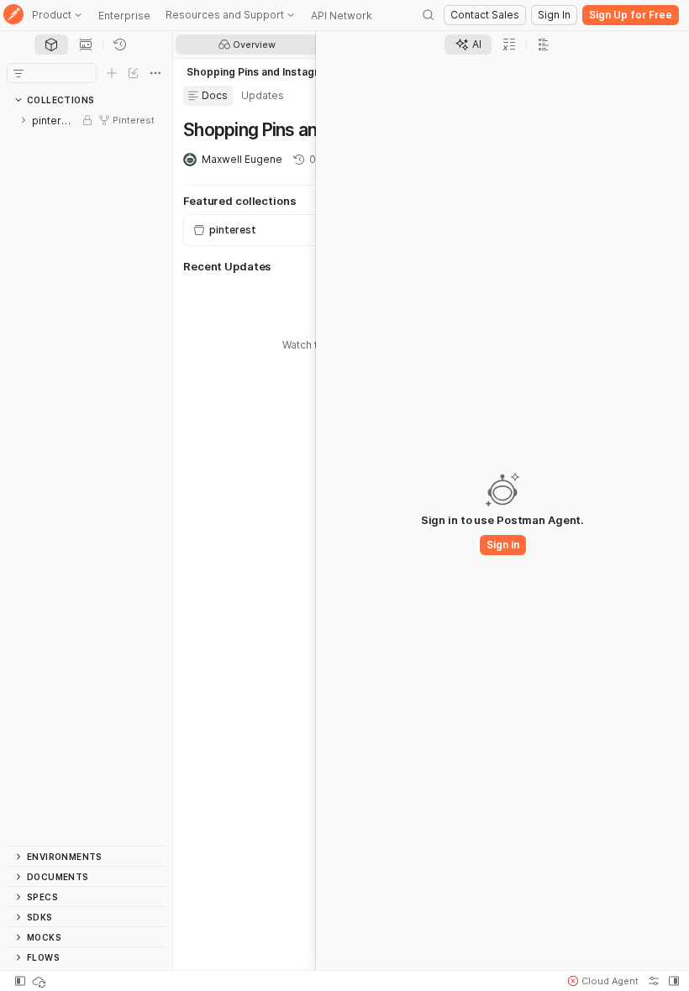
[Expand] (23, 120)
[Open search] (428, 15)
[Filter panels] (18, 73)
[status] (40, 981)
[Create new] (112, 73)
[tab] (51, 44)
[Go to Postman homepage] (13, 15)
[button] (603, 981)
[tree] (86, 478)
